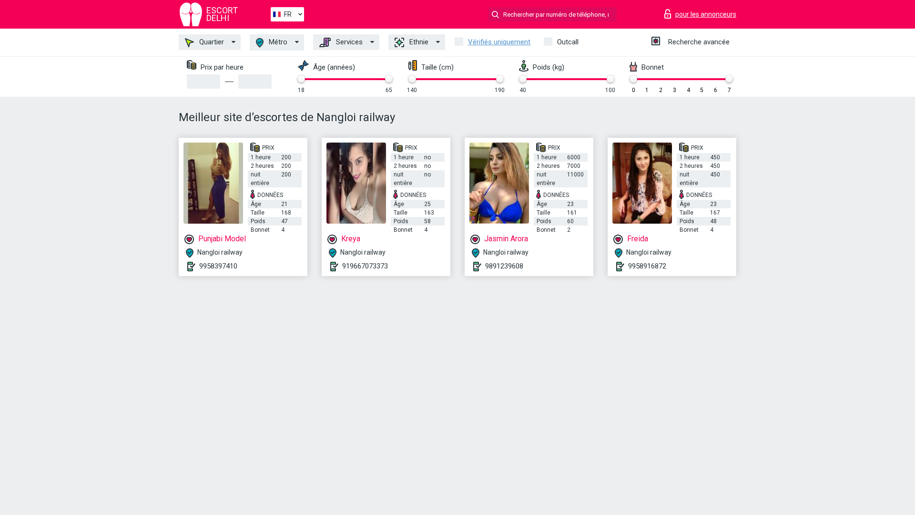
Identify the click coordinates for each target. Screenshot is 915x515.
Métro (277, 42)
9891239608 (504, 266)
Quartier (210, 42)
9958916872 (647, 266)
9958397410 (218, 266)
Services (348, 42)
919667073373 (365, 266)
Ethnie (417, 42)
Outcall (568, 42)
